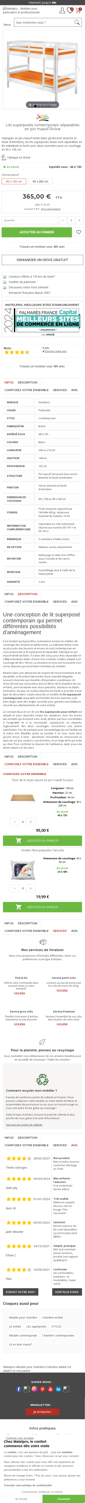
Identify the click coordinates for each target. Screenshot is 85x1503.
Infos (9, 382)
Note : (8, 348)
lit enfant (24, 676)
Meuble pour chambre (23, 1317)
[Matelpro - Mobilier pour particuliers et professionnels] (22, 11)
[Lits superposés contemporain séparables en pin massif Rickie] (35, 106)
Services (60, 390)
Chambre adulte (56, 1367)
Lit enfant (15, 1326)
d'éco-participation (51, 208)
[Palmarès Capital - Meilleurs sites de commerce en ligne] (42, 318)
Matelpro (9, 1367)
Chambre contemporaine (58, 1335)
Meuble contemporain (23, 1335)
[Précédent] (6, 69)
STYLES (56, 1326)
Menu (7, 25)
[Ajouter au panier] (42, 845)
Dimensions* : (11, 175)
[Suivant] (79, 69)
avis (45, 348)
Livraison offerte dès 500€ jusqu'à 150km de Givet (42, 2)
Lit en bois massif (20, 1344)
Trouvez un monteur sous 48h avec (42, 246)
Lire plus (19, 993)
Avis (74, 390)
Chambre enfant (52, 1317)
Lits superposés (36, 1326)
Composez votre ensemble (27, 390)
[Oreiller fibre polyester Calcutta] (22, 869)
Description (27, 382)
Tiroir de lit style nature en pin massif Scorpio (42, 780)
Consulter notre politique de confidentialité (28, 1485)
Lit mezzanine (21, 1371)
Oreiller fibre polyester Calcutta (42, 850)
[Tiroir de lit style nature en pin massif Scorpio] (22, 799)
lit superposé (34, 652)
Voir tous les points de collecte (24, 1125)
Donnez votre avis (56, 351)
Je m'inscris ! (42, 1412)
